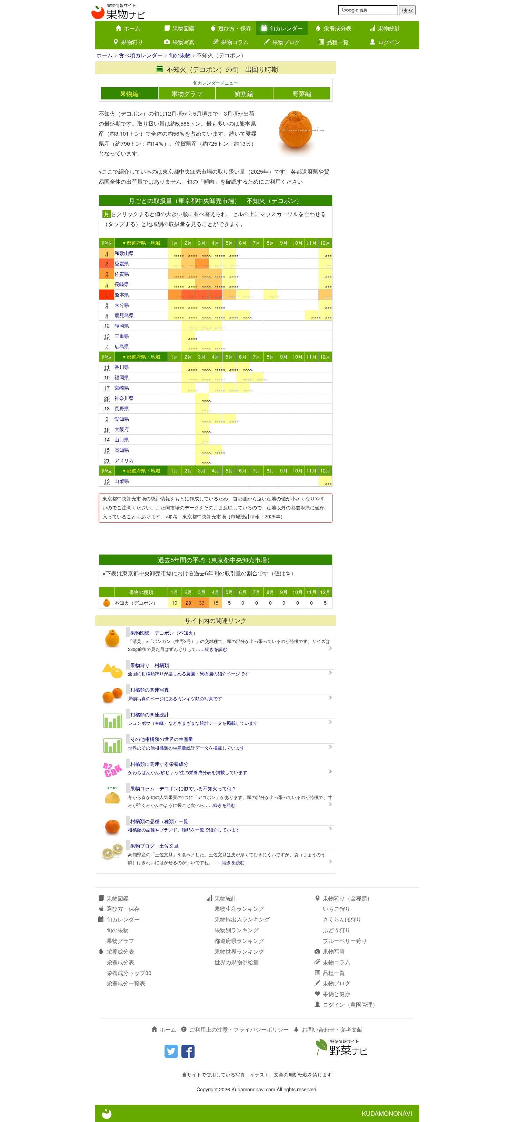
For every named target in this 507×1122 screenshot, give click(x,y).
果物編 (129, 93)
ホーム (132, 28)
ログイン (389, 42)
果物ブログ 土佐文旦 (154, 845)
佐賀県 (122, 273)
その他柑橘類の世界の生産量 (161, 738)
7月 (256, 242)
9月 (284, 242)
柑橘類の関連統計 (149, 714)
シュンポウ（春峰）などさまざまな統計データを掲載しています (193, 723)
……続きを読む (211, 649)
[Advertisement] (215, 536)
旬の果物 (180, 55)
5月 (229, 242)
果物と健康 (336, 994)
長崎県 (122, 283)
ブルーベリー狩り (345, 941)
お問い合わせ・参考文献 (332, 1029)
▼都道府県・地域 (141, 242)
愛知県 (122, 418)
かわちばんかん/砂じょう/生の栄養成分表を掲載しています (187, 772)
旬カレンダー (286, 28)
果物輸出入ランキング (242, 919)
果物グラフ (186, 93)
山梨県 (122, 480)
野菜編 (301, 93)
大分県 (122, 304)
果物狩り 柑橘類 (149, 665)
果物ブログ (286, 42)
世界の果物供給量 (237, 962)
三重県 (122, 335)
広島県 (122, 346)
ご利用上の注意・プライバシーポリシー (239, 1029)
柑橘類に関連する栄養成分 (159, 763)
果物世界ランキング (239, 951)
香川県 (122, 366)
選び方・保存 (234, 28)
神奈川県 (124, 397)
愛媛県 (122, 263)
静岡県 (122, 325)
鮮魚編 (244, 93)
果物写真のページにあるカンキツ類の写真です (175, 698)
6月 (243, 242)
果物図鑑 (183, 28)
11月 (311, 242)
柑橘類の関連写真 (149, 689)
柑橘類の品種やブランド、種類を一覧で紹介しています (184, 829)
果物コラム (235, 42)
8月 (270, 242)
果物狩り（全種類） (347, 898)
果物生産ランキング (239, 909)
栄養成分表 (337, 28)
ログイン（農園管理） (350, 1004)
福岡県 (122, 377)
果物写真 (183, 42)
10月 (297, 242)
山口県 (122, 439)
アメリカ (124, 460)
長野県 (122, 408)
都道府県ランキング (239, 941)
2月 (188, 242)
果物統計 (389, 28)
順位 (107, 242)
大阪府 (122, 428)
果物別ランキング (237, 930)
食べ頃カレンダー (141, 55)
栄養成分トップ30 (129, 973)
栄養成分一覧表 (126, 983)
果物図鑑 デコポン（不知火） (164, 632)
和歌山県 (124, 252)
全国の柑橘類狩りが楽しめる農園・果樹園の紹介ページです (188, 673)
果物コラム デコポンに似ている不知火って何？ (183, 788)
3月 (202, 242)
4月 (215, 242)
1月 (174, 242)
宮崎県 (122, 387)
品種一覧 (338, 42)
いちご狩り (336, 909)
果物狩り (132, 42)
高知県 (122, 449)
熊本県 (122, 294)
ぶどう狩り (336, 930)
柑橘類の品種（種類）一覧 (159, 821)
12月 (325, 242)
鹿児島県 (124, 315)
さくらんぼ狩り (342, 919)
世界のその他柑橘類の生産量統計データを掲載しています (186, 747)
